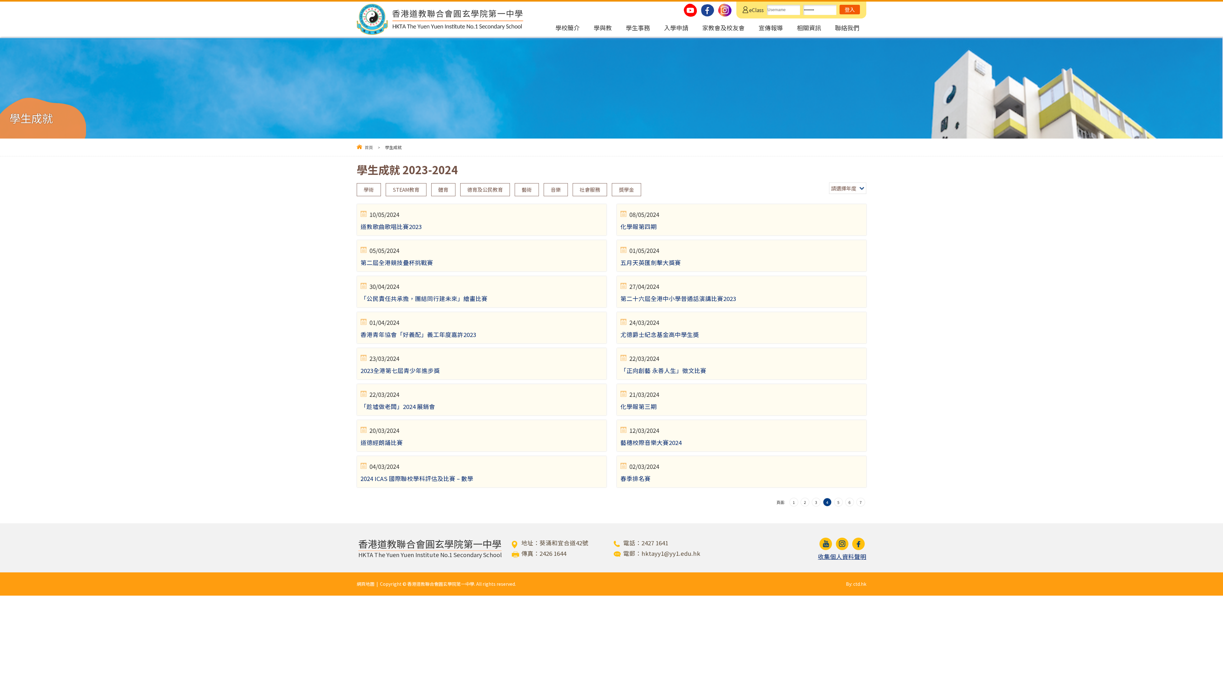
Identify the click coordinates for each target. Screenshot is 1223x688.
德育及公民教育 (485, 189)
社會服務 (590, 189)
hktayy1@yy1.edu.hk (670, 553)
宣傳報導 (771, 27)
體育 (443, 189)
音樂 (556, 189)
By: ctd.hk (856, 584)
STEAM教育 (406, 189)
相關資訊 (809, 27)
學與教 (603, 27)
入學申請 (676, 27)
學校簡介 (567, 27)
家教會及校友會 (723, 27)
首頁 (369, 147)
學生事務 (638, 27)
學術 (369, 189)
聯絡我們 (847, 27)
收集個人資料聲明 (842, 556)
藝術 (527, 189)
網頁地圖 (366, 584)
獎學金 (626, 189)
